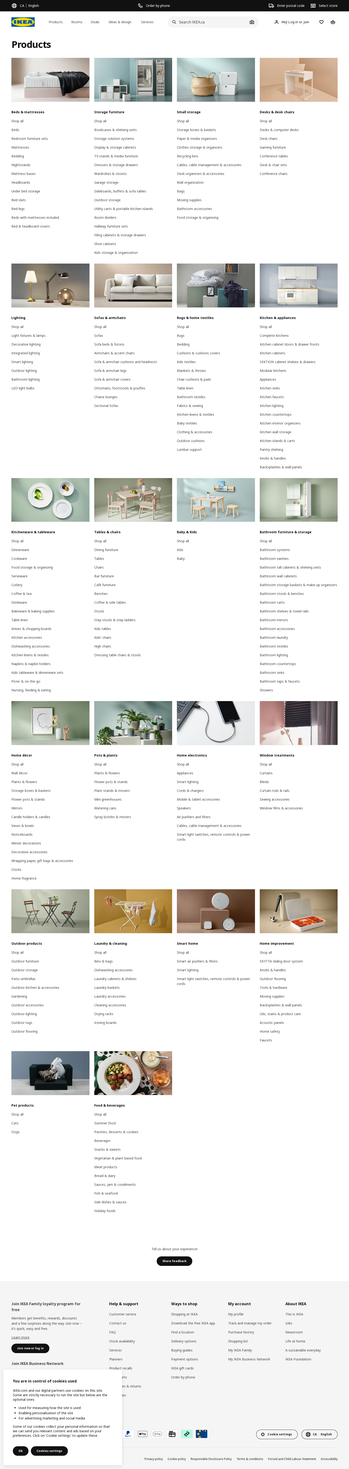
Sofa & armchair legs (110, 370)
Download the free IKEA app (193, 1323)
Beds (15, 130)
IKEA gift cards (182, 1368)
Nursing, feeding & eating (31, 690)
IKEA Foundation (298, 1359)
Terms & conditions (249, 1459)
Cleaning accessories (110, 1005)
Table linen (185, 388)
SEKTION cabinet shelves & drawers (288, 362)
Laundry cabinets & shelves (115, 978)
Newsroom (294, 1332)
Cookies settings (49, 1451)
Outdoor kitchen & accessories (35, 987)
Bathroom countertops (278, 664)
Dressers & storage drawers (116, 165)
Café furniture (105, 585)
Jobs (288, 1323)
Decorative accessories (29, 852)
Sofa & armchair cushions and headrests (125, 362)
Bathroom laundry (274, 637)
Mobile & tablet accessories (198, 799)
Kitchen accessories (26, 637)
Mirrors (17, 808)
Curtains (266, 773)
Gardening (19, 996)
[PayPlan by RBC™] (202, 1434)
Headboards (20, 182)
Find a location (182, 1332)
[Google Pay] (157, 1434)
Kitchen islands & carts (277, 440)
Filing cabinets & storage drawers (120, 235)
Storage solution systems (114, 138)
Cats (15, 1123)
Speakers (184, 808)
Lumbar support (189, 449)
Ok (21, 1451)
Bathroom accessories (194, 208)
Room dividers (105, 217)
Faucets (266, 1040)
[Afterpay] (187, 1434)
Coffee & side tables (110, 602)
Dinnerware (20, 549)
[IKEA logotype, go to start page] (23, 22)
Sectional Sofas (106, 405)
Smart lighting (22, 362)
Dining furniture (106, 549)
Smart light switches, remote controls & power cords (213, 837)
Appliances (268, 379)
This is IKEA (294, 1314)
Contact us (117, 1323)
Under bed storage (25, 191)
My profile (236, 1314)
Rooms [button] (76, 22)
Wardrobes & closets (110, 173)
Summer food (105, 1123)
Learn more (20, 1337)
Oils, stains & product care (280, 1014)
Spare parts (118, 1377)
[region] (62, 1417)
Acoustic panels (272, 1022)
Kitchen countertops (276, 414)
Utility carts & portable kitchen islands (123, 208)
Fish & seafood (106, 1193)
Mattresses (20, 147)
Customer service (122, 1314)
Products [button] (56, 22)
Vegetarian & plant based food (118, 1158)
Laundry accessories (110, 996)
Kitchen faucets (272, 397)
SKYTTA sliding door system (281, 961)
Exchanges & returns (125, 1386)
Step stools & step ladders (115, 620)
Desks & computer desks (279, 130)
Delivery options (183, 1341)
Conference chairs (274, 173)
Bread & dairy (104, 1175)
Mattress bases (23, 173)
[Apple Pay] (143, 1434)
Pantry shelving (271, 449)
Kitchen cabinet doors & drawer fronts (289, 344)
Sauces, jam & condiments (115, 1184)
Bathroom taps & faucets (280, 681)
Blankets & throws (191, 370)
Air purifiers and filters (194, 817)
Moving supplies (189, 200)
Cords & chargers (190, 790)
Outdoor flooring (24, 1031)
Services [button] (147, 22)
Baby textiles (187, 423)
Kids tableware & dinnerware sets (37, 672)
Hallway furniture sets (111, 226)
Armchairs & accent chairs (114, 353)
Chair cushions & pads (194, 379)
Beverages (102, 1140)
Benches (101, 593)
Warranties (117, 1395)
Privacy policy (154, 1459)
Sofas (98, 335)
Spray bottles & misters (112, 817)
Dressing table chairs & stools (117, 655)
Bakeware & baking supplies (33, 611)
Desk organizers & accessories (200, 173)
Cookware (19, 558)
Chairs (99, 567)
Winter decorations (26, 843)
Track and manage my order (250, 1323)
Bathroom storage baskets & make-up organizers (298, 585)
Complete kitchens (274, 335)
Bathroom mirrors (274, 620)
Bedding (17, 156)
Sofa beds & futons (109, 344)
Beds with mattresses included (35, 217)
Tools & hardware (273, 987)
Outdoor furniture (25, 961)
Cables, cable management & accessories (209, 165)
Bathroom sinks (272, 672)
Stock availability (122, 1341)
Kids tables (102, 628)
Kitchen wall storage (275, 432)
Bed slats (18, 200)
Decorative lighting (26, 344)
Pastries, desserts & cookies (116, 1132)
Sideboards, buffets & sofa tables (120, 191)
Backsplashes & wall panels (281, 467)
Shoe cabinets (105, 244)
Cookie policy (177, 1459)
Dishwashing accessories (30, 646)
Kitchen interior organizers (280, 423)
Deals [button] (95, 22)
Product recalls (120, 1368)
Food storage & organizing (197, 217)
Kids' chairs (102, 637)
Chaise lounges (106, 397)
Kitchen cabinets (272, 353)
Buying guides (182, 1350)
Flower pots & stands (28, 799)
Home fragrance (24, 878)
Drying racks (103, 1014)
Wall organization (190, 182)
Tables (99, 558)
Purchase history (241, 1332)
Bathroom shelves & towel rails (284, 611)
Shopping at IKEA (184, 1314)
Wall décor (19, 773)
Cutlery (16, 585)
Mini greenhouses (108, 799)
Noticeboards (22, 834)
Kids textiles (186, 362)
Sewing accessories (275, 799)
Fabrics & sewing (190, 405)
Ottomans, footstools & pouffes (119, 388)
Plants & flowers (24, 782)
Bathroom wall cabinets (278, 576)
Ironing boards (105, 1022)
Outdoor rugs (21, 1022)
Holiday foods (105, 1211)
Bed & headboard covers (30, 226)
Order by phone (183, 1377)
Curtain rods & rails (274, 790)
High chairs (102, 646)
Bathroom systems (275, 549)
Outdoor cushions (191, 440)
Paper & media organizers (197, 138)
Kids (180, 549)
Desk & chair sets (273, 165)
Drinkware (19, 602)
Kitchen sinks (270, 388)
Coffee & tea (21, 593)
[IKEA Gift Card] (172, 1434)
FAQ (112, 1332)
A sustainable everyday (303, 1350)
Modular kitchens (273, 370)
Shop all (17, 121)
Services (115, 1350)
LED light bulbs (22, 388)
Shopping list (238, 1341)
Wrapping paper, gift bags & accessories (42, 860)
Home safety (270, 1031)
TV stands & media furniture (116, 156)
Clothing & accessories (194, 432)
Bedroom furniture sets (29, 138)
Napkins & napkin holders (31, 664)
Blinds (264, 782)
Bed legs (18, 208)
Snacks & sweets (107, 1149)
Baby (181, 558)
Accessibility (329, 1459)
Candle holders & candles (30, 817)
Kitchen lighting (271, 405)
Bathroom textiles (191, 397)
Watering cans (105, 808)
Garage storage (106, 182)
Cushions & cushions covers (198, 353)
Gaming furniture (273, 147)
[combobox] (208, 22)
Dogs (15, 1132)
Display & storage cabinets (115, 147)
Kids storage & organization (116, 252)
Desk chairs (269, 138)
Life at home (295, 1341)
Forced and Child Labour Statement (292, 1459)
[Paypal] (128, 1434)
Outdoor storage (107, 200)
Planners (116, 1359)
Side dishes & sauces (110, 1202)
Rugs (180, 335)
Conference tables (274, 156)
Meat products (105, 1167)
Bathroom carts (272, 602)
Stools (99, 611)
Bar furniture (104, 576)
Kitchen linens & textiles (195, 414)
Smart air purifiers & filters (197, 961)
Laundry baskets (107, 987)
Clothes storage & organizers (199, 147)
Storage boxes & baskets (196, 130)
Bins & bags (103, 961)
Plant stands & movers (112, 790)
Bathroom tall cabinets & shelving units (290, 567)
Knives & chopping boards (31, 628)
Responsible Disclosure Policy (211, 1459)
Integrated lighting (25, 353)
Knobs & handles (273, 458)
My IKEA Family (240, 1350)
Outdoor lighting (24, 370)
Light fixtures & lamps (28, 335)
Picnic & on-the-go (25, 681)
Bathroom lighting (25, 379)
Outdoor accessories (27, 1005)
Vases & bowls (22, 825)
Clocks (16, 869)
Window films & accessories (281, 808)
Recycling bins (187, 156)
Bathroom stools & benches (282, 593)
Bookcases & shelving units (115, 130)
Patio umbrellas (23, 978)
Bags (181, 191)
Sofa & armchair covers (112, 379)
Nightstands (20, 165)
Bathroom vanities (274, 558)
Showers (266, 690)
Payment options (184, 1359)
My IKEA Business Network (249, 1359)
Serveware (19, 576)
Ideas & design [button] (119, 22)
